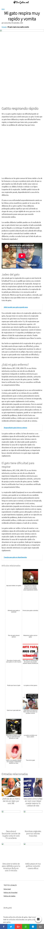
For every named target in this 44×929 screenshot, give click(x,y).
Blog (3, 9)
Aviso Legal (7, 889)
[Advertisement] (22, 80)
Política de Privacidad (10, 892)
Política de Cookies (9, 896)
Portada (4, 27)
